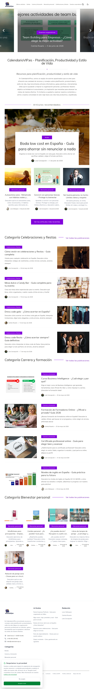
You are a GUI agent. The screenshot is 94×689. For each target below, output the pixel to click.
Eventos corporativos (75, 4)
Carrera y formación (37, 4)
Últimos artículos (20, 4)
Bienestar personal (49, 4)
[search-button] (83, 4)
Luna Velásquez (67, 612)
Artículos (37, 608)
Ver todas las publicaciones (77, 238)
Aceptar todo (22, 683)
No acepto (22, 679)
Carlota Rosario (67, 615)
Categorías (9, 647)
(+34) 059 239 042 (12, 638)
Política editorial (66, 673)
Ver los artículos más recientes (47, 222)
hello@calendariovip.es (14, 641)
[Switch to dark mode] (87, 4)
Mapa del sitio (77, 673)
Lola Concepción (67, 618)
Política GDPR (56, 673)
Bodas (28, 4)
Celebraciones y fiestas (62, 4)
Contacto (48, 673)
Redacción (66, 608)
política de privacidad (10, 674)
